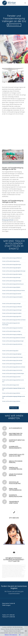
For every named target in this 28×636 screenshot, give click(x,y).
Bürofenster (19, 569)
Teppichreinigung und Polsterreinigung (11, 567)
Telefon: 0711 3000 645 (8, 615)
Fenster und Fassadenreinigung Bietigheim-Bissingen (13, 271)
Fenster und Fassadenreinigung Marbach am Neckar (13, 337)
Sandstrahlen (12, 568)
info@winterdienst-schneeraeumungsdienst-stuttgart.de (14, 559)
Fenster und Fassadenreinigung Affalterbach (12, 258)
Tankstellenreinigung (19, 566)
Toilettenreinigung (9, 565)
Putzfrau (17, 565)
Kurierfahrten (9, 572)
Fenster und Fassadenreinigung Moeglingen (11, 354)
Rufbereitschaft (17, 575)
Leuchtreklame (10, 569)
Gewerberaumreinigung (19, 571)
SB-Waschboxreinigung (10, 567)
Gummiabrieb (8, 568)
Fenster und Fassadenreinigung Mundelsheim (12, 344)
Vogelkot (24, 568)
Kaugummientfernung (19, 567)
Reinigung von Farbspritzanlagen (13, 566)
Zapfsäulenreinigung (4, 567)
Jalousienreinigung (9, 571)
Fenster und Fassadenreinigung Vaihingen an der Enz (13, 389)
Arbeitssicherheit (4, 575)
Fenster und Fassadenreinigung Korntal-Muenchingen (11, 323)
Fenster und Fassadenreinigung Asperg (10, 261)
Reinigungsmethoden (8, 220)
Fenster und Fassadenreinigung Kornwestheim (12, 328)
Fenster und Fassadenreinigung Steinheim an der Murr (13, 380)
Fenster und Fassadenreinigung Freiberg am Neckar (13, 290)
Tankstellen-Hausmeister (5, 570)
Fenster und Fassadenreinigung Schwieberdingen (13, 373)
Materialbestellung (17, 574)
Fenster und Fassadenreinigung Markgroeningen (13, 341)
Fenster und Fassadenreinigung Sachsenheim (12, 370)
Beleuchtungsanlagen (14, 569)
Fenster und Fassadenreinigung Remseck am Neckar (13, 367)
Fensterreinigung (14, 571)
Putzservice (19, 565)
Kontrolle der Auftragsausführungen (18, 576)
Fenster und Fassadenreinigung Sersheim (11, 376)
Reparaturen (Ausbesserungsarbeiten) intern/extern (14, 573)
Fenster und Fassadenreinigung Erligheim (11, 287)
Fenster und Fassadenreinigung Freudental (11, 293)
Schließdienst (12, 576)
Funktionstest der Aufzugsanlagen (11, 575)
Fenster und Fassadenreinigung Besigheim (11, 267)
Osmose (19, 570)
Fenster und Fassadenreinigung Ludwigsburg (12, 334)
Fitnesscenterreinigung (19, 571)
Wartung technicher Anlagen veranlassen (16, 572)
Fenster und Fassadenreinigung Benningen (11, 264)
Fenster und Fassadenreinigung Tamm (10, 385)
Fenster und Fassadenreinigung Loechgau (11, 331)
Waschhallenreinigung (22, 567)
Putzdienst (22, 569)
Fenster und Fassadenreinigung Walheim (11, 393)
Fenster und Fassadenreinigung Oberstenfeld (12, 360)
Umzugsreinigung (11, 570)
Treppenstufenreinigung (5, 569)
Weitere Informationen (11, 635)
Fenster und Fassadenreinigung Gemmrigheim (12, 297)
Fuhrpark (13, 574)
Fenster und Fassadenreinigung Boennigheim (12, 274)
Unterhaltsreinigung (15, 570)
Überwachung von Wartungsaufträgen (14, 575)
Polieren (20, 568)
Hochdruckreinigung (4, 568)
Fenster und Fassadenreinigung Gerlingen (11, 303)
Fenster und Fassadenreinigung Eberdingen (11, 280)
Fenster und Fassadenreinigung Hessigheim (11, 313)
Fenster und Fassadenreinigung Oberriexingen (12, 357)
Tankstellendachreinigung (16, 567)
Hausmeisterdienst (4, 571)
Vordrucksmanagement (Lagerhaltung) (7, 574)
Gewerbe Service (14, 565)
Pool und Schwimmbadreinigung (12, 571)
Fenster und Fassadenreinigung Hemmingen (12, 310)
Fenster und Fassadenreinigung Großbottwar (12, 306)
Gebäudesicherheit (22, 575)
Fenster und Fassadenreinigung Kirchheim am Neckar (14, 319)
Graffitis (22, 568)
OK (19, 635)
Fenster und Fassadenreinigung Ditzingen (11, 277)
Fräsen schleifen (16, 568)
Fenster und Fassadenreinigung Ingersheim (11, 316)
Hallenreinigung (7, 566)
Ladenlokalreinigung (4, 565)
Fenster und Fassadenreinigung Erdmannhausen (13, 284)
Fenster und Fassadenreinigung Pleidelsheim (12, 363)
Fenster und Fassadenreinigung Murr (10, 350)
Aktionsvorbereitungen (7, 576)
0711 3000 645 (14, 518)
